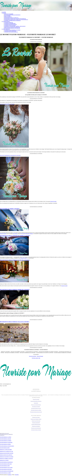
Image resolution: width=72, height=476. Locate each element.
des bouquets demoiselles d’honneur (27, 233)
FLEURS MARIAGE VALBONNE (6, 442)
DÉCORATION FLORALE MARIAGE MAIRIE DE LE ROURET (15, 289)
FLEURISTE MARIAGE (8, 22)
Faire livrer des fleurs (32, 356)
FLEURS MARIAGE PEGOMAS (6, 469)
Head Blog (17, 474)
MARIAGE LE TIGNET (4, 460)
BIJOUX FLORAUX (8, 16)
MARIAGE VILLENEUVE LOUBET (6, 456)
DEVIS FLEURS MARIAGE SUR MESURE (12, 28)
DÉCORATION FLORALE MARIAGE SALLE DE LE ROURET (14, 321)
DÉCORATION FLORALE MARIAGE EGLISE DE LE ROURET (14, 260)
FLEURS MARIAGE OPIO (5, 465)
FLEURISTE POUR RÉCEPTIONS (10, 24)
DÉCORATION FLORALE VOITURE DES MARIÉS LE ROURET (15, 235)
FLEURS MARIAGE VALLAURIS (6, 467)
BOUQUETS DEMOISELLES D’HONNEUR (12, 14)
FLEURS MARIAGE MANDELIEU (6, 462)
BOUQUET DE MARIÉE (8, 13)
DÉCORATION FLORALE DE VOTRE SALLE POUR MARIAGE (16, 19)
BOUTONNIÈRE (7, 15)
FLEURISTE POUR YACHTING (10, 25)
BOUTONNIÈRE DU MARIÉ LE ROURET (9, 208)
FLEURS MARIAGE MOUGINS (6, 463)
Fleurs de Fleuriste (40, 356)
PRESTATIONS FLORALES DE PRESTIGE (12, 27)
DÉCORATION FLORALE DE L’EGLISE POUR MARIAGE (15, 18)
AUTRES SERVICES (6, 29)
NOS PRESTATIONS (6, 21)
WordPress (9, 474)
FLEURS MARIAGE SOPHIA (5, 444)
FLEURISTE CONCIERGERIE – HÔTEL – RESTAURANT (14, 26)
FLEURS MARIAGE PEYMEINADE (6, 471)
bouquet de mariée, (24, 258)
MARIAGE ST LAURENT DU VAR (6, 451)
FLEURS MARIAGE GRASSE (5, 438)
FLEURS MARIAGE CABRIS (5, 472)
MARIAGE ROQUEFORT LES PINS (6, 453)
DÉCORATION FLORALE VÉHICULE (11, 17)
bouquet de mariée (53, 201)
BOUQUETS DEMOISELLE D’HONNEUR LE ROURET (10, 155)
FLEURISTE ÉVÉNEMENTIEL (10, 23)
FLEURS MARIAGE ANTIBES (5, 440)
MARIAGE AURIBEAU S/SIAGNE (6, 458)
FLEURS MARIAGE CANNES (5, 437)
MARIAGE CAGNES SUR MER (6, 449)
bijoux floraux (15, 233)
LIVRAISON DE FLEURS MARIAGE (11, 31)
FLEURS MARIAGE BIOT (5, 447)
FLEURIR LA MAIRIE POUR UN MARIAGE (12, 20)
